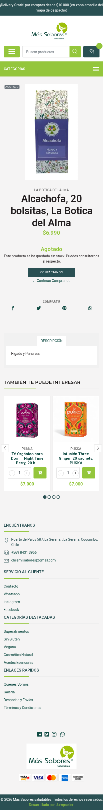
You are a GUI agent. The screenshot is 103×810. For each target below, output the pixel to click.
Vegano (10, 647)
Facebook (11, 610)
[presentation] (5, 448)
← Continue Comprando (51, 281)
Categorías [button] (14, 69)
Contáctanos (51, 272)
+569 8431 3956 (24, 552)
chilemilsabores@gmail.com (33, 560)
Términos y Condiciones (22, 708)
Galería (9, 692)
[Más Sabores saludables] (49, 31)
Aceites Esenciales (18, 663)
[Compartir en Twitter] (38, 308)
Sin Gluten (12, 639)
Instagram (12, 602)
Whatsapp (12, 594)
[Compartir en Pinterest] (64, 308)
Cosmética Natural (18, 655)
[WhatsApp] (62, 735)
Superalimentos (16, 631)
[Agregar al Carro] (40, 472)
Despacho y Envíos (18, 700)
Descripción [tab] (51, 341)
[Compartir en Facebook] (13, 308)
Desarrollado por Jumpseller (51, 805)
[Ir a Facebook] (39, 735)
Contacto (11, 586)
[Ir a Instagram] (54, 735)
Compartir (51, 301)
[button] (44, 497)
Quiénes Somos (16, 684)
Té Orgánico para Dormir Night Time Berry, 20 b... (27, 458)
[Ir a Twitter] (46, 735)
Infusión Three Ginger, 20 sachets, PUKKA (76, 458)
